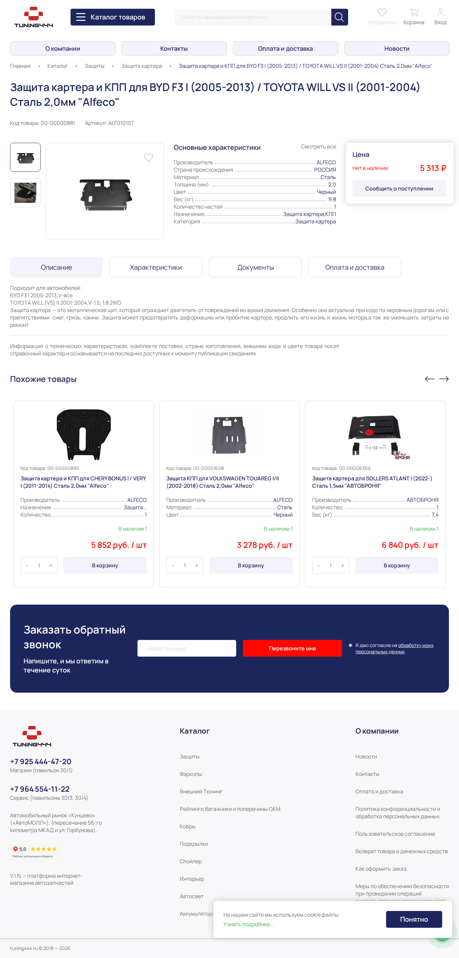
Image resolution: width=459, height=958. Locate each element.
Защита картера (141, 66)
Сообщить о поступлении (399, 188)
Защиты (95, 66)
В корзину (105, 565)
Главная (20, 66)
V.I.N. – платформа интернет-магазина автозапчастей (46, 879)
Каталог (57, 66)
